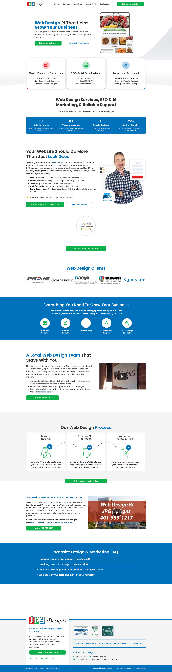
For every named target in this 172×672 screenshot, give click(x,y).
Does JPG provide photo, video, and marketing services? (71, 569)
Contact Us (104, 4)
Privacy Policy (140, 668)
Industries (78, 4)
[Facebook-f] (31, 659)
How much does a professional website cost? (64, 559)
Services (66, 4)
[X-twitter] (36, 659)
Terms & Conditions (123, 668)
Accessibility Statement (102, 668)
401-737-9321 (36, 522)
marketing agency (45, 392)
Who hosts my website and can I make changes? (67, 574)
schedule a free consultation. (59, 522)
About (56, 4)
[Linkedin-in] (47, 659)
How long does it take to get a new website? (63, 564)
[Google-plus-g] (42, 659)
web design (58, 162)
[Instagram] (53, 659)
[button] (86, 559)
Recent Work (91, 4)
